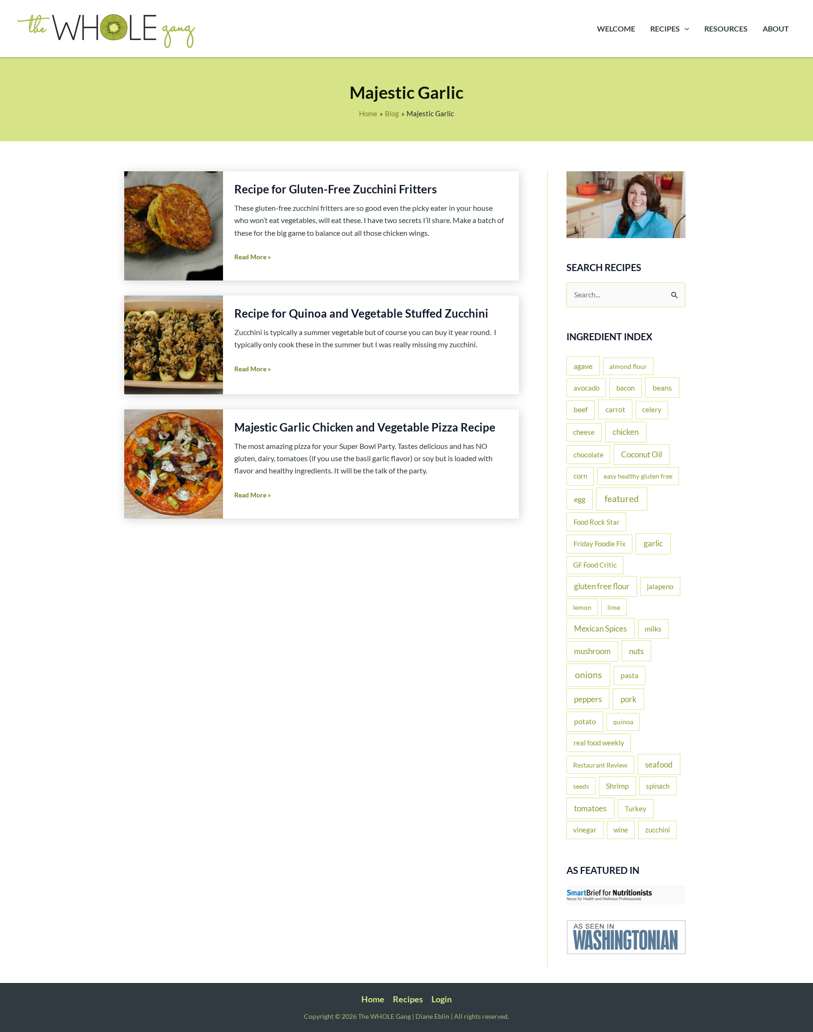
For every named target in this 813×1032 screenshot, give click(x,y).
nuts (636, 651)
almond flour (628, 366)
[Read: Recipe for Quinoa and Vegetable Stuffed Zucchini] (173, 343)
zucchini (657, 829)
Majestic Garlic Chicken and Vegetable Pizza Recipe (364, 427)
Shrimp (617, 786)
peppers (588, 699)
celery (652, 410)
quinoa (623, 722)
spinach (658, 786)
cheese (584, 432)
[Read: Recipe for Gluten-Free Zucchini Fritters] (173, 224)
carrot (615, 409)
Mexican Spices (600, 628)
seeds (581, 786)
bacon (625, 388)
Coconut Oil (641, 454)
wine (621, 829)
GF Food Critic (595, 565)
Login (441, 999)
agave (583, 365)
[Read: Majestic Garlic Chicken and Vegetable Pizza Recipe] (173, 462)
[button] (684, 29)
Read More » (252, 257)
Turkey (635, 808)
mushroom (592, 651)
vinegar (585, 829)
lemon (582, 607)
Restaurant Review (600, 765)
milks (653, 628)
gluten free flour (602, 586)
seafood (659, 764)
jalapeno (660, 586)
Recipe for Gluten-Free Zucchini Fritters (335, 189)
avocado (586, 388)
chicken (625, 432)
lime (613, 607)
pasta (629, 675)
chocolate (589, 454)
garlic (653, 543)
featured (622, 498)
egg (579, 499)
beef (581, 409)
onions (588, 674)
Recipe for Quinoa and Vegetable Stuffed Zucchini (361, 313)
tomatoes (590, 808)
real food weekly (599, 742)
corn (580, 476)
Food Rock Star (597, 522)
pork (629, 699)
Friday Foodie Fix (600, 543)
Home (372, 999)
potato (585, 721)
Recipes (408, 999)
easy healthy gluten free (638, 476)
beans (662, 387)
